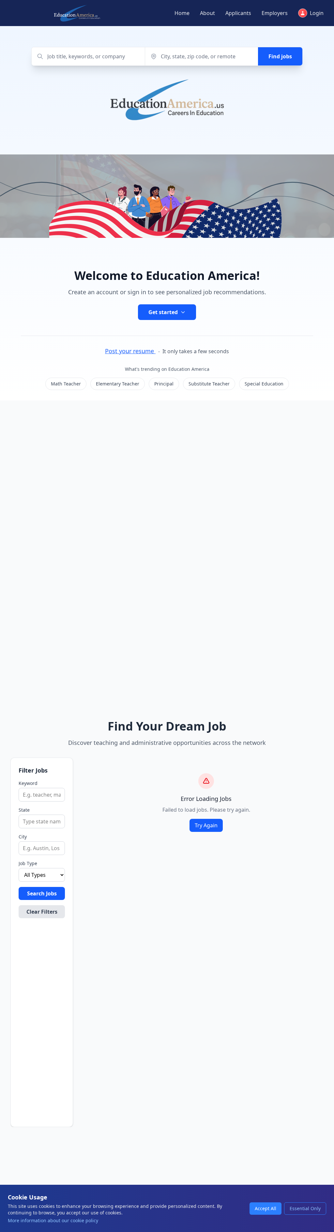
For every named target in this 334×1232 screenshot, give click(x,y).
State (24, 810)
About (207, 13)
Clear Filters (41, 911)
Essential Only (305, 1208)
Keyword (28, 783)
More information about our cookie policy (53, 1220)
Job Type (28, 863)
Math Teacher (66, 384)
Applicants (238, 13)
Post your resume (130, 351)
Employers (275, 13)
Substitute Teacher (209, 384)
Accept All (265, 1208)
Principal (164, 384)
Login (317, 13)
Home (182, 13)
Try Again (206, 825)
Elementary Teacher (117, 384)
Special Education (264, 384)
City (23, 836)
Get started (163, 312)
